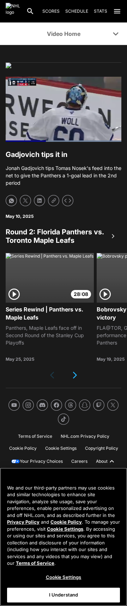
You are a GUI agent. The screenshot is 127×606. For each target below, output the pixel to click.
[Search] (30, 11)
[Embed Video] (67, 200)
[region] (63, 537)
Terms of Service (35, 563)
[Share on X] (25, 200)
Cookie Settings (65, 529)
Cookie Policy (66, 522)
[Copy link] (53, 200)
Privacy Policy (23, 522)
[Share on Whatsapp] (11, 200)
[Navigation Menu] (117, 11)
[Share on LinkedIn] (39, 200)
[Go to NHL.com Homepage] (13, 11)
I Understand (63, 595)
